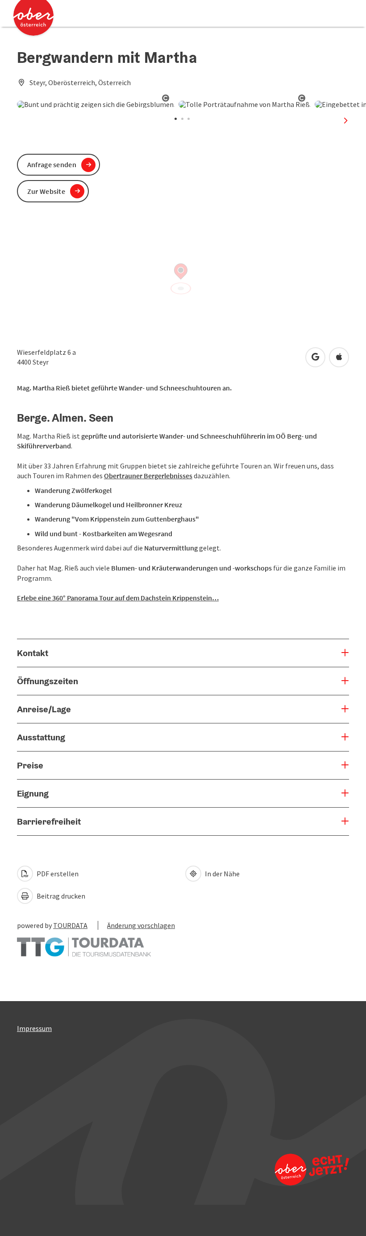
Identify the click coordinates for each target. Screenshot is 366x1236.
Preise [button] (30, 765)
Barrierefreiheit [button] (49, 821)
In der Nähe (222, 873)
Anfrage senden (51, 164)
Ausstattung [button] (41, 737)
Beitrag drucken (60, 895)
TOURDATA (70, 925)
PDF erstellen (57, 873)
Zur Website (46, 191)
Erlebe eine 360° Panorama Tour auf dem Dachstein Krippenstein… (118, 597)
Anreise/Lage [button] (44, 709)
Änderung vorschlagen (141, 925)
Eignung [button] (33, 793)
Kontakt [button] (32, 653)
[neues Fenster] (84, 942)
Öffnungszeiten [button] (47, 681)
